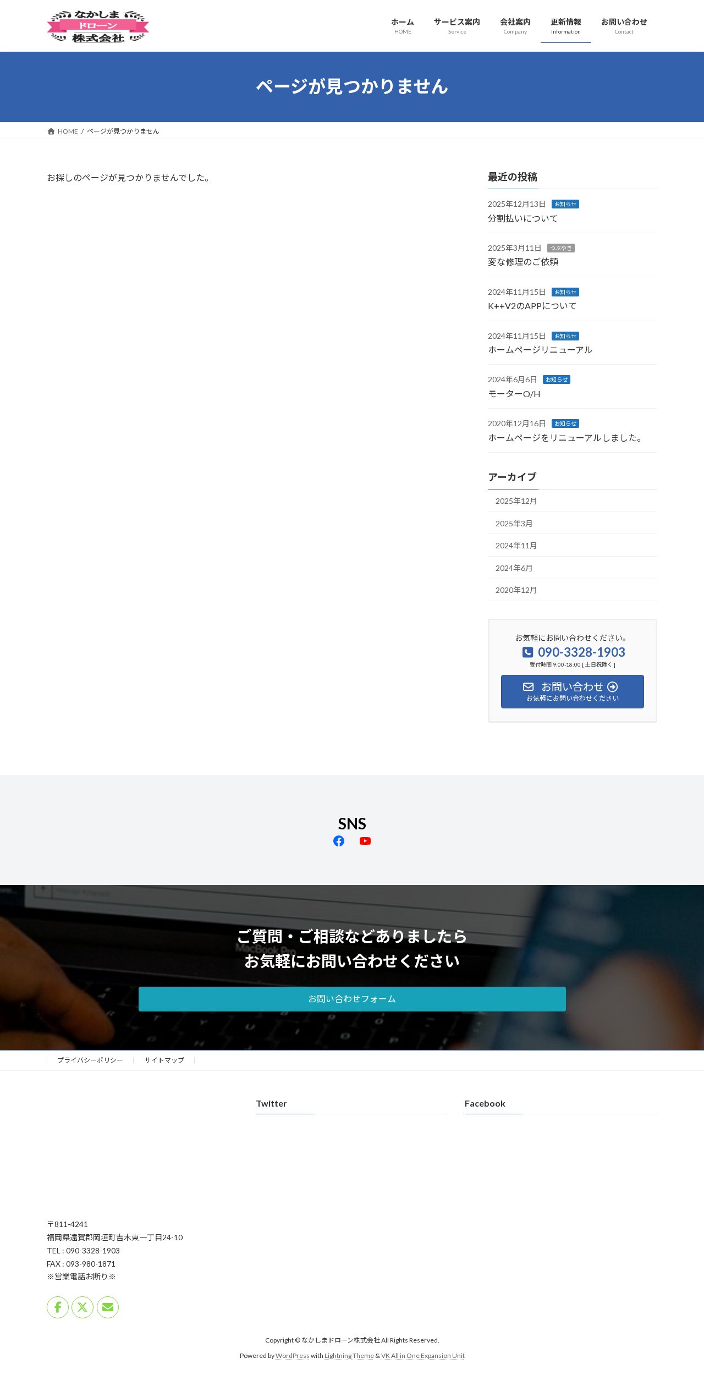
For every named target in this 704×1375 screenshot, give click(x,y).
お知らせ (565, 204)
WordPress (293, 1356)
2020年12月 (516, 590)
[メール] (108, 1307)
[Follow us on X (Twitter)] (83, 1307)
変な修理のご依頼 (523, 261)
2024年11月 (516, 545)
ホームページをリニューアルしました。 (567, 437)
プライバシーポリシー (90, 1060)
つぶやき (561, 248)
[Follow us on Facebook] (58, 1307)
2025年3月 (514, 522)
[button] (352, 999)
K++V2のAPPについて (532, 305)
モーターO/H (514, 393)
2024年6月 (514, 567)
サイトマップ (164, 1060)
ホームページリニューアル (540, 349)
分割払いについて (523, 217)
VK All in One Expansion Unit (423, 1356)
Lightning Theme (349, 1356)
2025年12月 (516, 500)
